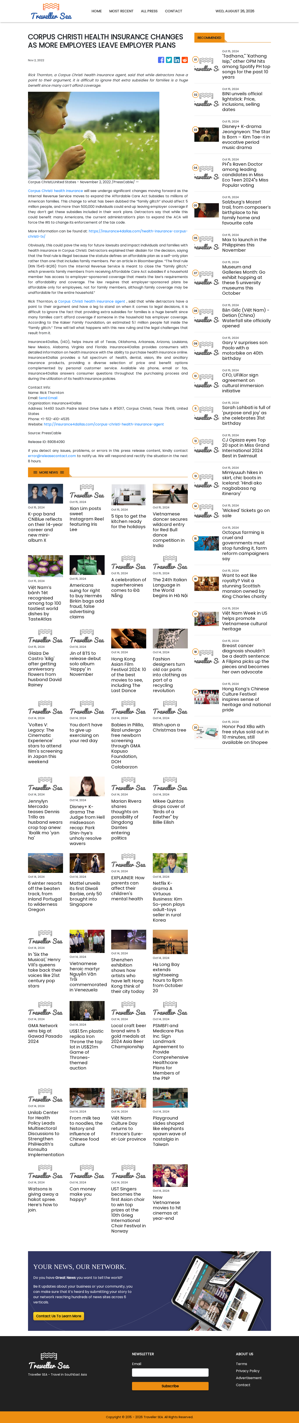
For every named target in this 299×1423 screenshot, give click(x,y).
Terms (241, 1363)
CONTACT (173, 11)
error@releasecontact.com (52, 455)
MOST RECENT (121, 11)
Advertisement (249, 1377)
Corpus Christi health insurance (55, 190)
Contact (243, 1384)
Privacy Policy (248, 1370)
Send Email (48, 397)
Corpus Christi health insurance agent (91, 301)
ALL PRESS (149, 11)
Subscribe (170, 1386)
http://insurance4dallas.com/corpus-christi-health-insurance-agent (104, 424)
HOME (96, 11)
